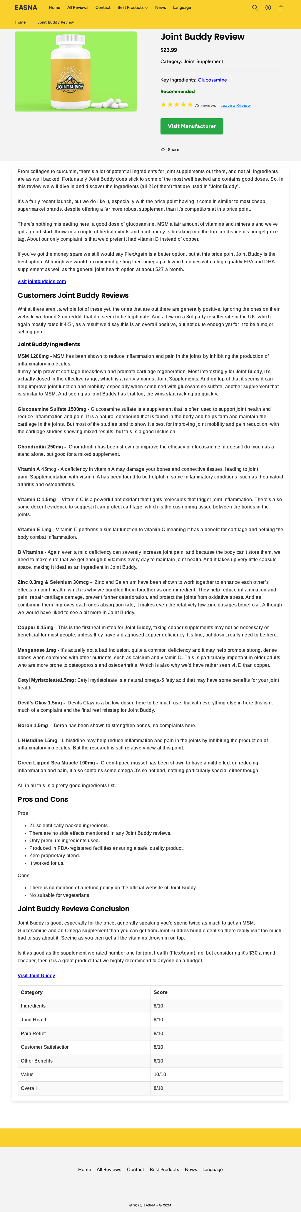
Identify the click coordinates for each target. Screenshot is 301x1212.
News (191, 1169)
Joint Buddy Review (56, 22)
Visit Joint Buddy (36, 975)
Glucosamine (212, 80)
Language (213, 1169)
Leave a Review (235, 105)
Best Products (164, 1169)
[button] (133, 7)
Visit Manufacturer (192, 126)
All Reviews (109, 1169)
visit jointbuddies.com (42, 281)
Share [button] (174, 149)
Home (20, 22)
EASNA (149, 1205)
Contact (135, 1169)
